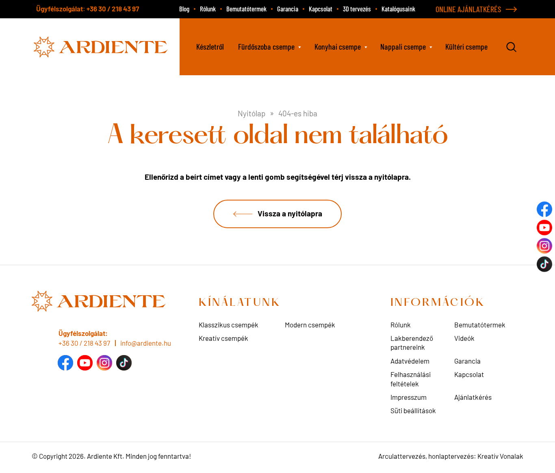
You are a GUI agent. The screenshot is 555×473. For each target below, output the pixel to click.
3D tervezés (357, 8)
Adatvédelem (409, 360)
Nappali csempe (403, 46)
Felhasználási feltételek (410, 379)
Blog (184, 8)
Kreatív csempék (223, 337)
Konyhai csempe (337, 46)
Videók (464, 337)
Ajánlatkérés (473, 396)
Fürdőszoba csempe (266, 46)
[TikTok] (124, 363)
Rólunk (208, 8)
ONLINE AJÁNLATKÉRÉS (468, 9)
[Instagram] (104, 363)
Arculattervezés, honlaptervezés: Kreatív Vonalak (450, 455)
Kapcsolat (320, 8)
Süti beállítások (413, 410)
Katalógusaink (398, 8)
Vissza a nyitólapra (290, 213)
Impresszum (408, 396)
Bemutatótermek (246, 8)
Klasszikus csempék (228, 324)
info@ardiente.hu (145, 342)
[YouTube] (85, 363)
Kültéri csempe (466, 46)
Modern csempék (310, 324)
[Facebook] (65, 363)
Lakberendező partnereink (411, 342)
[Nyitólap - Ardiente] (102, 45)
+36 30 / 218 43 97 (113, 8)
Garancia (287, 8)
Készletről (210, 46)
